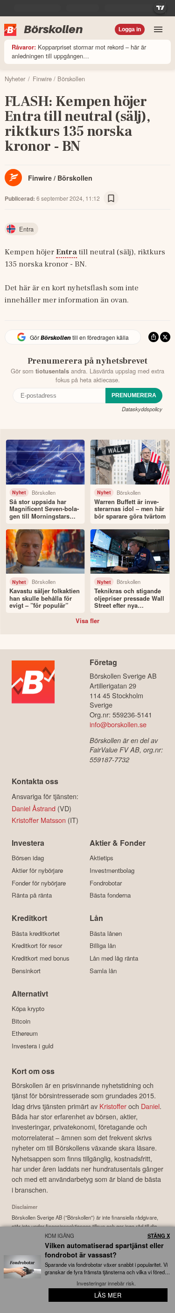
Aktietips (101, 858)
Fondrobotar (106, 882)
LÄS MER (107, 1295)
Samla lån (103, 970)
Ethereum (25, 1033)
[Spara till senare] (111, 198)
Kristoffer (112, 1106)
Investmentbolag (112, 870)
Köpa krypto (28, 1008)
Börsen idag (28, 858)
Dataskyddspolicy (142, 409)
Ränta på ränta (32, 895)
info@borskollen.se (118, 724)
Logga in (130, 29)
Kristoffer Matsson (39, 820)
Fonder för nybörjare (39, 882)
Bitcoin (21, 1021)
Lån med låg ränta (114, 958)
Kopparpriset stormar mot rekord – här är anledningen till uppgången (79, 51)
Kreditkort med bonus (41, 958)
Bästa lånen (106, 933)
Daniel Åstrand (34, 808)
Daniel (150, 1106)
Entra (66, 252)
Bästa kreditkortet (36, 933)
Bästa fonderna (110, 895)
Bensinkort (26, 970)
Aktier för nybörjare (37, 870)
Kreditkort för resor (37, 945)
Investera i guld (32, 1045)
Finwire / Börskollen (60, 178)
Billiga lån (103, 945)
